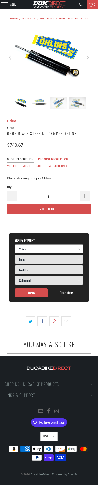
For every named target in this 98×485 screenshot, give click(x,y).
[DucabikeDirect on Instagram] (56, 411)
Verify (31, 292)
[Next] (87, 57)
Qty (9, 187)
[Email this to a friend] (66, 321)
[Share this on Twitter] (30, 321)
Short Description (20, 159)
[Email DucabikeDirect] (40, 411)
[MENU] (2, 4)
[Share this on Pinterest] (54, 321)
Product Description (53, 159)
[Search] (81, 4)
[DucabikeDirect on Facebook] (48, 411)
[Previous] (10, 57)
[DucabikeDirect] (49, 4)
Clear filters (66, 292)
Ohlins (12, 121)
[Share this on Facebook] (42, 321)
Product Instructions (51, 166)
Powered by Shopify (64, 474)
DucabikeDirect (41, 474)
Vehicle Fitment (18, 166)
